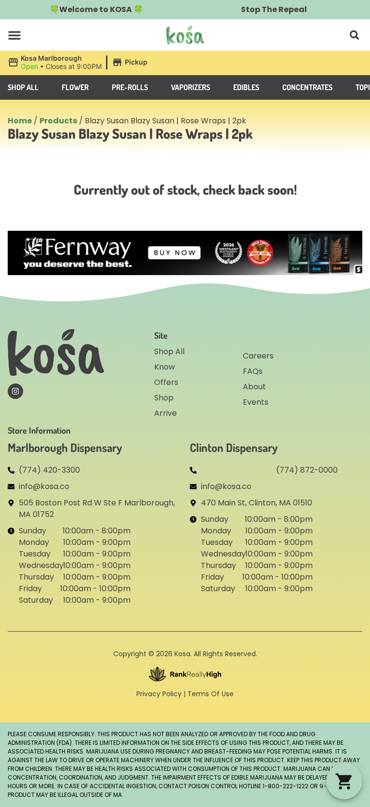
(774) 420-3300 (49, 470)
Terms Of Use (210, 694)
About (254, 386)
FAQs (253, 371)
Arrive (165, 413)
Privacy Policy (159, 694)
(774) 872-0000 (307, 470)
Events (255, 402)
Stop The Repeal (274, 9)
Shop (163, 397)
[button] (14, 35)
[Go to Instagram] (15, 391)
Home (20, 120)
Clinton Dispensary (234, 447)
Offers (166, 382)
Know (164, 366)
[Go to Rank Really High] (185, 674)
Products (58, 120)
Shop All (169, 351)
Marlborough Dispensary (65, 447)
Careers (258, 355)
